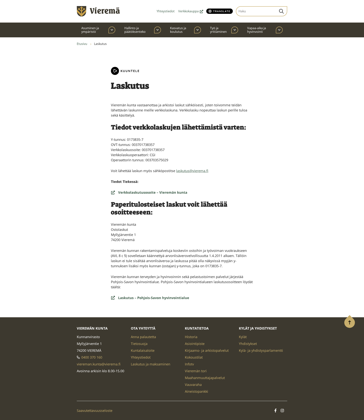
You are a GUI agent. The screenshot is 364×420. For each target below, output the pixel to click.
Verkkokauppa (190, 11)
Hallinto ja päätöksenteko (135, 30)
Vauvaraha (193, 384)
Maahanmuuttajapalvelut (205, 377)
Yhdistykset (248, 343)
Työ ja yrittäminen (218, 30)
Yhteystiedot (166, 11)
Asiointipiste (195, 343)
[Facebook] (275, 410)
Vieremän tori (196, 371)
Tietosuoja (139, 343)
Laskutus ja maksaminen (150, 364)
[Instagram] (282, 410)
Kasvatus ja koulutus (178, 30)
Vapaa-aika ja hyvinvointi (256, 30)
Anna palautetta (143, 337)
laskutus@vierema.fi (192, 170)
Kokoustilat (194, 357)
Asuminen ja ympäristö (90, 30)
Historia (191, 337)
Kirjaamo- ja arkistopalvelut (207, 350)
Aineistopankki (196, 391)
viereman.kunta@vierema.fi (99, 364)
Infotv (189, 364)
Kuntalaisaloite (143, 350)
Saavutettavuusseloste (94, 410)
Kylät (243, 337)
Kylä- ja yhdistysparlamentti (261, 350)
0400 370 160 (91, 357)
